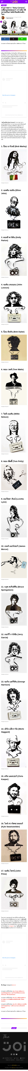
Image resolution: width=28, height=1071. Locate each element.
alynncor (14, 985)
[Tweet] (14, 38)
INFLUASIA (14, 1065)
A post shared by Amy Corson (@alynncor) (14, 115)
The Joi (13, 1067)
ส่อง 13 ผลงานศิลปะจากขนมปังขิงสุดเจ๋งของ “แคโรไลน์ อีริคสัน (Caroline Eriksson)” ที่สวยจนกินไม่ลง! (13, 993)
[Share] (5, 38)
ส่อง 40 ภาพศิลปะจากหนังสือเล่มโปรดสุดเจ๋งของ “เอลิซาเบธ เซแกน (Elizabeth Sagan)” (14, 1006)
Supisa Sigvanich (9, 18)
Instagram (11, 926)
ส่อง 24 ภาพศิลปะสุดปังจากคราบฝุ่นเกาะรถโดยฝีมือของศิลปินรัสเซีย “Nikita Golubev (13, 999)
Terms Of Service (10, 1060)
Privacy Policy (20, 1060)
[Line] (22, 38)
